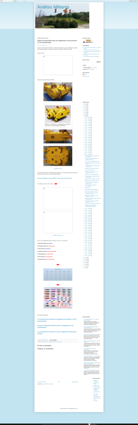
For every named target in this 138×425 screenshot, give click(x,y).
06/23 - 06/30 (87, 215)
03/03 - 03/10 (87, 242)
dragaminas (50, 341)
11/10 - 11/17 (87, 129)
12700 (42, 341)
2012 (85, 267)
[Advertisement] (72, 32)
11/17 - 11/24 (87, 127)
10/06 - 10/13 (87, 137)
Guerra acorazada (96, 381)
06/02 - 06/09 (87, 220)
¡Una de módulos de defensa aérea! (92, 161)
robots (54, 341)
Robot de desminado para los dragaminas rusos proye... (90, 206)
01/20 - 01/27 (87, 252)
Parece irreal (87, 187)
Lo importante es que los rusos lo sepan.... (92, 50)
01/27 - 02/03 (87, 250)
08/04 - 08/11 (87, 152)
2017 (85, 259)
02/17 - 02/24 (87, 245)
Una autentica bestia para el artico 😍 (91, 56)
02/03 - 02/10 (87, 248)
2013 (85, 266)
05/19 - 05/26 (87, 223)
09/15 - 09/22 (87, 142)
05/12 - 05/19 (87, 225)
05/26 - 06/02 (87, 221)
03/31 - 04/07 (87, 235)
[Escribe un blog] (51, 340)
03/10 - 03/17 (87, 240)
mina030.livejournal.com (58, 235)
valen (85, 74)
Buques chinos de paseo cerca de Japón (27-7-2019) (91, 172)
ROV (56, 341)
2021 (85, 112)
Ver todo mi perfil (86, 76)
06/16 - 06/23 (87, 216)
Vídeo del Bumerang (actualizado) (91, 189)
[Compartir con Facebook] (54, 340)
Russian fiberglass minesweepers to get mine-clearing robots (54, 178)
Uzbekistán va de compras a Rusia (91, 168)
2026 (85, 104)
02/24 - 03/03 (87, 243)
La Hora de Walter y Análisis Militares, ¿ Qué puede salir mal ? (91, 327)
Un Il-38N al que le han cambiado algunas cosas (91, 183)
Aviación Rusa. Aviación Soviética (97, 389)
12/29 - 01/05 (87, 117)
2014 (85, 264)
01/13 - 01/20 (87, 253)
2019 (85, 115)
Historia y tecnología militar (97, 396)
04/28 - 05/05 (87, 228)
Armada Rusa (45, 341)
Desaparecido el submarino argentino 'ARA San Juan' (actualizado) (92, 363)
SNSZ (59, 341)
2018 (85, 257)
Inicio (59, 381)
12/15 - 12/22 (87, 120)
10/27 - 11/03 (87, 132)
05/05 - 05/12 (87, 227)
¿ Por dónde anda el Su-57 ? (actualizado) (92, 356)
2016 (85, 261)
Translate (92, 69)
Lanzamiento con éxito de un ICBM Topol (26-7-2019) (91, 201)
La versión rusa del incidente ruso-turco (91, 370)
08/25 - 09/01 (87, 147)
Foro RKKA (96, 394)
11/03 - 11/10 (87, 130)
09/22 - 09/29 (87, 140)
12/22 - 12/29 (87, 119)
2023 (85, 109)
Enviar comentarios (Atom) (48, 383)
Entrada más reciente (42, 381)
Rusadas (95, 400)
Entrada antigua (75, 381)
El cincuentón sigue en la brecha (91, 191)
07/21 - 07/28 (87, 208)
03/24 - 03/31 (87, 237)
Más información (94, 424)
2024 (85, 107)
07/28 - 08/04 (87, 154)
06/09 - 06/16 (87, 218)
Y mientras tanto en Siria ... (90, 170)
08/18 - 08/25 (87, 149)
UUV (61, 341)
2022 (85, 110)
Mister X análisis (97, 386)
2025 (85, 105)
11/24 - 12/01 (87, 125)
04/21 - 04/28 (87, 230)
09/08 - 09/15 (87, 144)
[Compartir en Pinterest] (56, 340)
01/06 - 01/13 (87, 255)
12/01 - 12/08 (87, 124)
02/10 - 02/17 (87, 247)
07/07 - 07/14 (87, 211)
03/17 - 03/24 (87, 238)
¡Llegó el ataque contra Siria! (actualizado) (92, 334)
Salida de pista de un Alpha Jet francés (92, 178)
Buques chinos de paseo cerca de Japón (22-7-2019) (91, 193)
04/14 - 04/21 (87, 232)
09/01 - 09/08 (87, 145)
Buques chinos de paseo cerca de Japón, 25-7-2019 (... (91, 196)
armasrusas (96, 385)
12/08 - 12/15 (87, 122)
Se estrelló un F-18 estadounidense (92, 174)
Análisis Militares (53, 7)
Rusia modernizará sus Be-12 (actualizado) (90, 185)
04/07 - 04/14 (87, 233)
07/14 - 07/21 (87, 210)
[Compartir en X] (53, 340)
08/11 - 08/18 (87, 151)
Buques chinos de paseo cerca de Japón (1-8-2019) (91, 159)
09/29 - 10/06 (87, 139)
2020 (85, 114)
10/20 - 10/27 (87, 134)
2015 (85, 262)
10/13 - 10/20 (87, 135)
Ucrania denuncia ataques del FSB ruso (92, 203)
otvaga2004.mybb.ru (58, 168)
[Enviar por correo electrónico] (50, 340)
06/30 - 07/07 (87, 213)
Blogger (76, 408)
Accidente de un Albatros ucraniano (92, 180)
